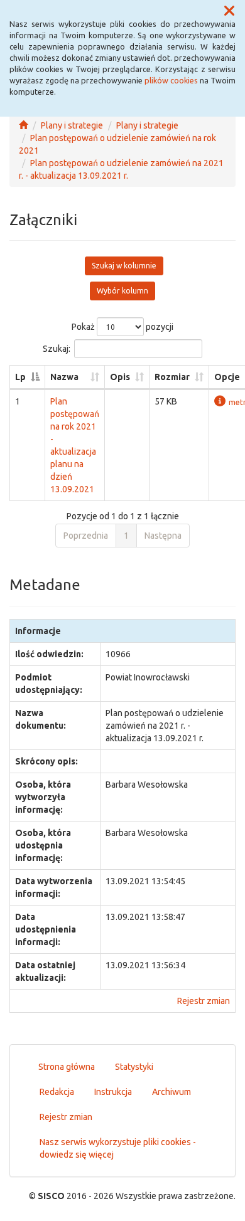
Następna (163, 536)
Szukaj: (56, 349)
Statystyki (134, 1067)
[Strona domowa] (23, 125)
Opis (120, 377)
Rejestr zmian (203, 1001)
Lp (20, 377)
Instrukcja (113, 1092)
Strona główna (66, 1067)
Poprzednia (85, 536)
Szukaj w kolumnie (124, 266)
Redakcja (57, 1092)
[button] (229, 11)
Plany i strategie (72, 125)
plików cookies (171, 80)
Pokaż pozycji (122, 327)
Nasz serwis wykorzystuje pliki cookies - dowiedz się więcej (118, 1148)
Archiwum (171, 1092)
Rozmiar (172, 377)
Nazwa (64, 377)
